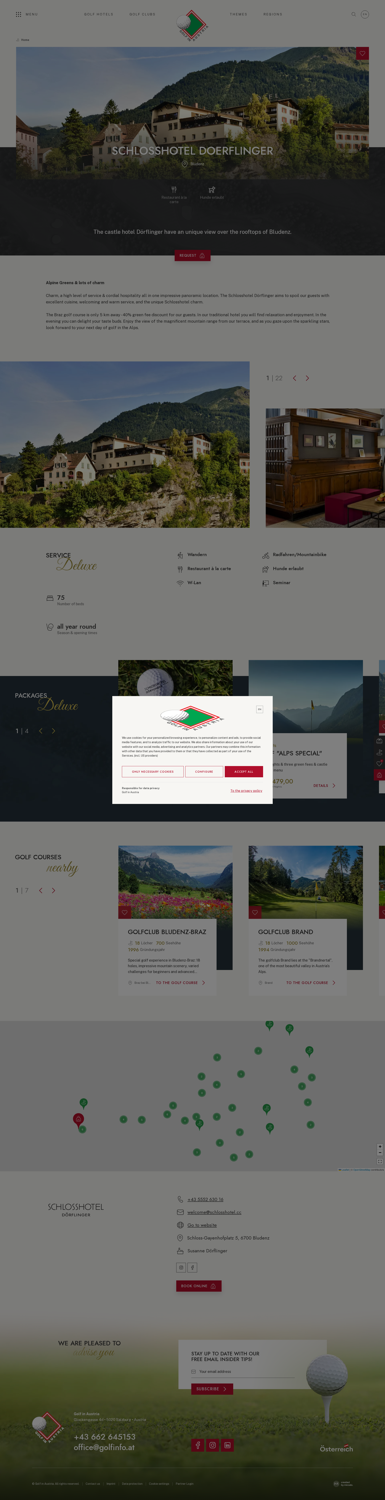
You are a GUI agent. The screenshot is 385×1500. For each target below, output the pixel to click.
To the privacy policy (246, 791)
